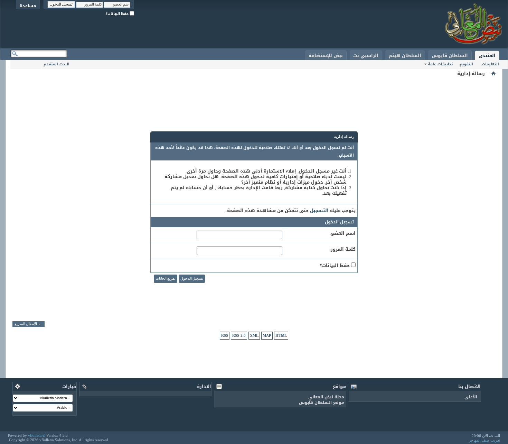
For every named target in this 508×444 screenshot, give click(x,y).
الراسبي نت (365, 55)
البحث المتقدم (56, 64)
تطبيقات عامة (440, 64)
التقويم (466, 64)
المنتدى (487, 55)
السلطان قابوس (450, 55)
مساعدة (28, 5)
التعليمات (490, 64)
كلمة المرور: (342, 249)
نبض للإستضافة (326, 55)
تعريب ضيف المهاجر (484, 440)
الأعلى (470, 397)
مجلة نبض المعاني (326, 397)
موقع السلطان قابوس (321, 402)
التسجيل (319, 210)
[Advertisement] (254, 93)
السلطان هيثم (405, 55)
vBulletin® (36, 435)
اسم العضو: (343, 233)
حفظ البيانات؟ (118, 13)
